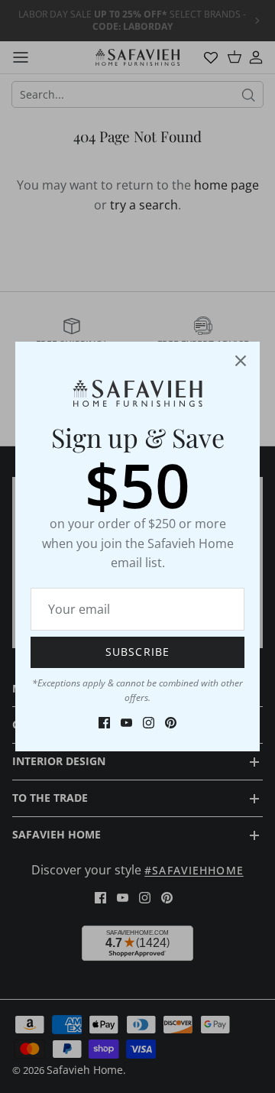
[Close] (240, 361)
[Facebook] (104, 722)
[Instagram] (148, 722)
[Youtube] (126, 722)
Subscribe (137, 651)
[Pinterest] (170, 722)
